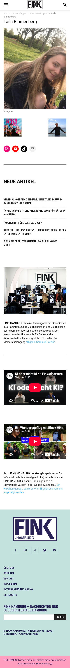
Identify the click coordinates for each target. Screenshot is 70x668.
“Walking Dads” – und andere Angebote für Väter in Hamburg (34, 212)
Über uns (9, 567)
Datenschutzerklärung (18, 589)
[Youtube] (54, 550)
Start (6, 13)
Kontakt (9, 578)
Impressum (10, 584)
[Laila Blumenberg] (35, 108)
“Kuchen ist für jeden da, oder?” (23, 222)
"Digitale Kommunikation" (40, 342)
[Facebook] (15, 550)
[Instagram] (25, 550)
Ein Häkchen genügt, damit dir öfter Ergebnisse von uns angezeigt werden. (33, 488)
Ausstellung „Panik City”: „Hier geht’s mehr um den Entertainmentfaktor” (35, 232)
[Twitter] (44, 550)
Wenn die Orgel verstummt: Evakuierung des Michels (30, 243)
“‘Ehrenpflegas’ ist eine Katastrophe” (30, 13)
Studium (9, 573)
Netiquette (10, 594)
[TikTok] (35, 550)
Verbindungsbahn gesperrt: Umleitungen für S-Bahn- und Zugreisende (33, 201)
